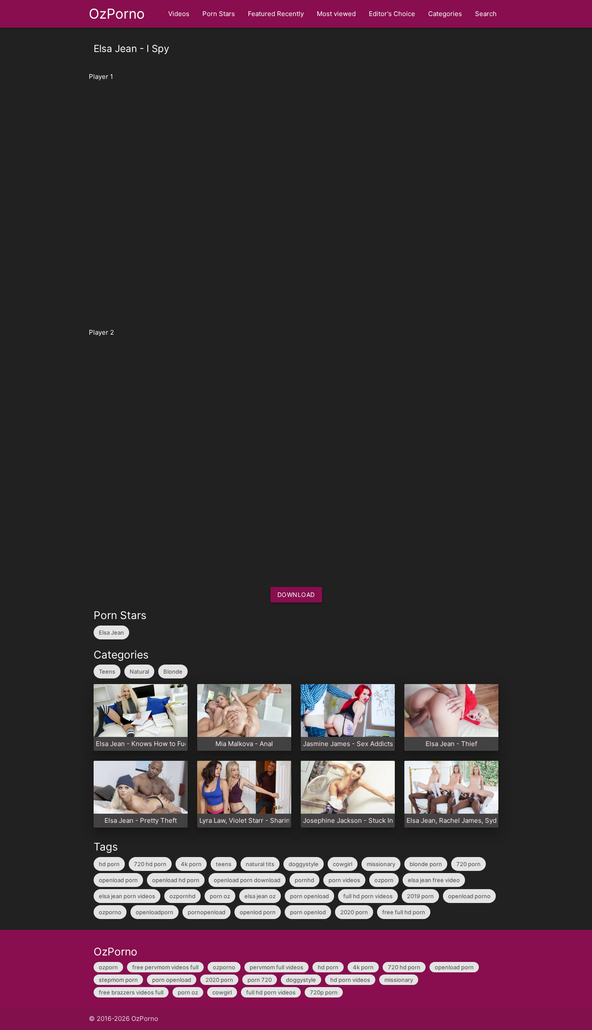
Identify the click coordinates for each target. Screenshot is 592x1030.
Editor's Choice (392, 14)
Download (296, 594)
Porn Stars (218, 14)
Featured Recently (276, 14)
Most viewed (336, 14)
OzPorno (117, 13)
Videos (178, 14)
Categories (445, 14)
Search (486, 14)
